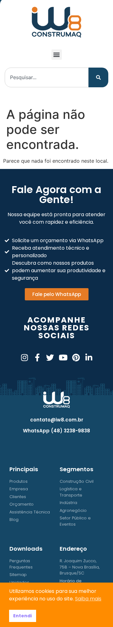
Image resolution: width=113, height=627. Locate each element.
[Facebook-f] (37, 357)
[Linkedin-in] (89, 357)
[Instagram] (24, 357)
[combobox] (47, 77)
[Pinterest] (76, 357)
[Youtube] (63, 357)
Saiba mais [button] (88, 598)
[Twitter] (50, 357)
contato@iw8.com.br (56, 419)
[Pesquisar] (98, 77)
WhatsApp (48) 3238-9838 (56, 430)
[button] (56, 54)
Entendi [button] (22, 616)
